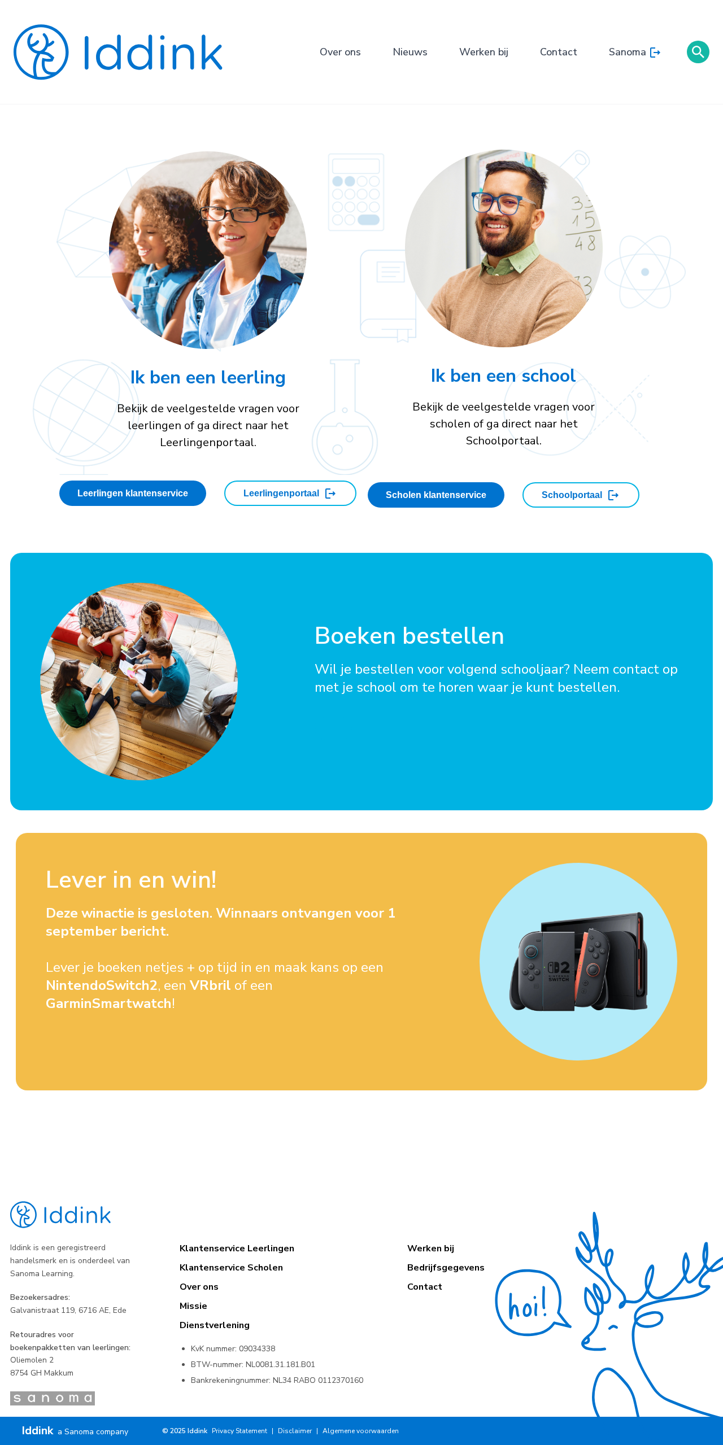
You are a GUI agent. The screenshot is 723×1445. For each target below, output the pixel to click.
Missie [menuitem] (193, 1306)
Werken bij (483, 52)
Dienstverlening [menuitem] (215, 1325)
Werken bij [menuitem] (430, 1248)
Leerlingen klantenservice (132, 493)
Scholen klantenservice (436, 495)
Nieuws (410, 52)
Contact (558, 52)
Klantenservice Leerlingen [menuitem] (237, 1248)
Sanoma (627, 52)
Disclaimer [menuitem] (295, 1430)
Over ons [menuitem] (199, 1287)
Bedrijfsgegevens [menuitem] (446, 1267)
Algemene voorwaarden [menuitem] (361, 1430)
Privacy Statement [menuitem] (239, 1430)
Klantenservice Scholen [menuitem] (231, 1267)
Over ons (340, 52)
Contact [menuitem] (424, 1287)
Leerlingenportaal (281, 493)
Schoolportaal (572, 495)
